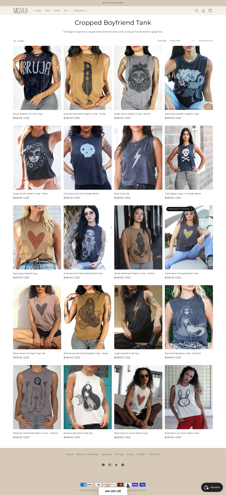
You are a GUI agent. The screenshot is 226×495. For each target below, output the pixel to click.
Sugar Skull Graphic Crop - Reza (30, 193)
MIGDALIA (92, 490)
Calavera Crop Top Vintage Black (81, 193)
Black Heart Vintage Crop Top (29, 353)
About (70, 454)
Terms (130, 454)
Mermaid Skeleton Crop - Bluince (183, 353)
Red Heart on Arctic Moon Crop (131, 433)
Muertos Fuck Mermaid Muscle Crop (83, 273)
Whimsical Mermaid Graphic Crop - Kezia (86, 353)
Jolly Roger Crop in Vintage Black (183, 193)
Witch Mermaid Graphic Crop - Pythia (134, 273)
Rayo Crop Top (122, 193)
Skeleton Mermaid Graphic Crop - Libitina (35, 433)
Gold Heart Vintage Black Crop (181, 273)
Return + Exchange (87, 454)
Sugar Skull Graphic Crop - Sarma (132, 114)
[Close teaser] (128, 486)
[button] (67, 10)
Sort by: (162, 40)
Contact (141, 454)
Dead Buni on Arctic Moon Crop (182, 433)
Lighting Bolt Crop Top (126, 353)
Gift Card (154, 454)
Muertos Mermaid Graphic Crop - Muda (85, 114)
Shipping (106, 454)
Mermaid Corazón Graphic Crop (182, 114)
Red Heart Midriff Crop (25, 273)
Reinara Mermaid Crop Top (78, 433)
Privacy (119, 454)
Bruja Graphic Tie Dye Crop (27, 114)
